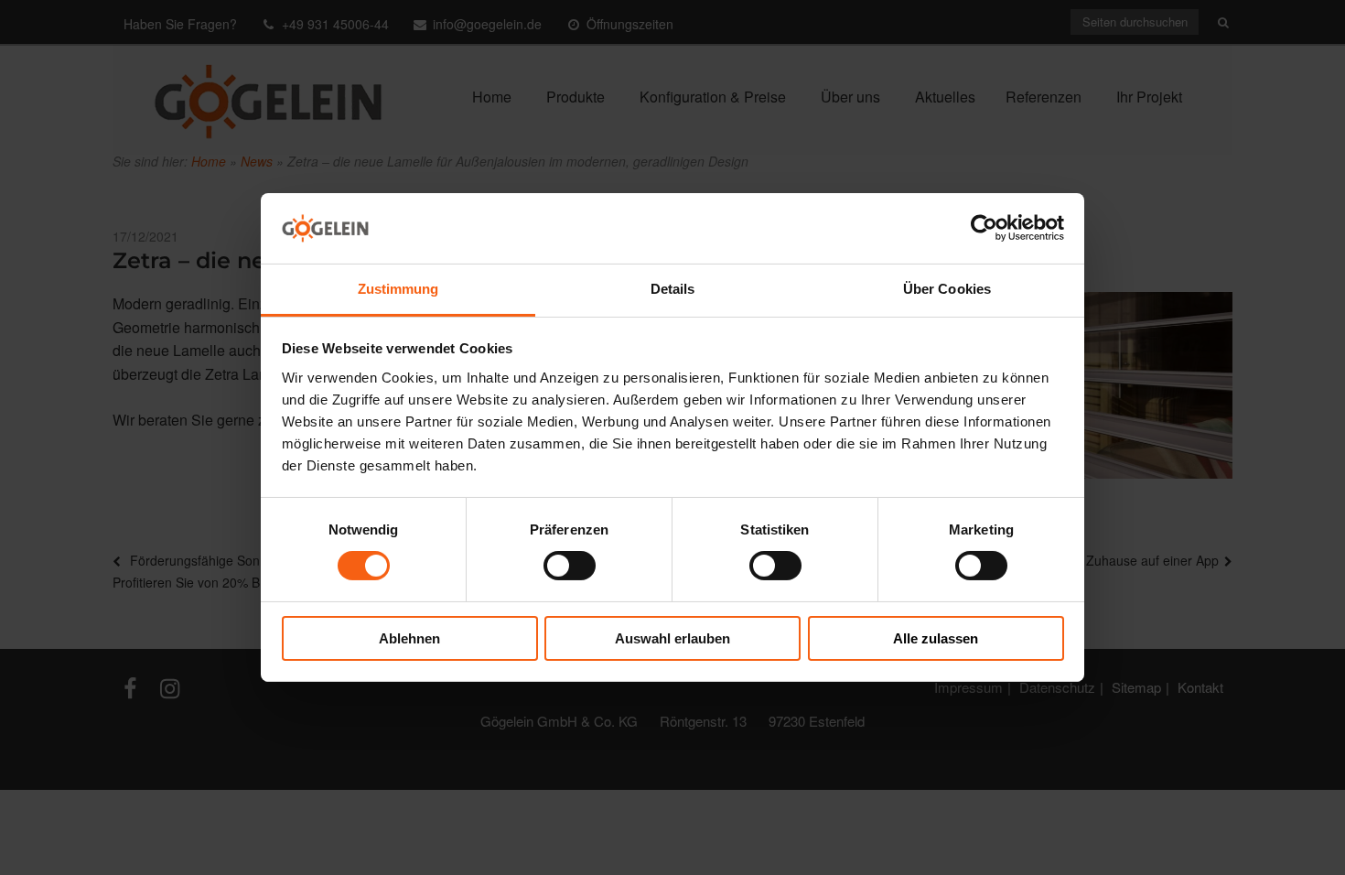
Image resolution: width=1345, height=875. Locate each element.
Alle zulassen (935, 638)
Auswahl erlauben (672, 638)
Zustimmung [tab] (398, 289)
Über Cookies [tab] (947, 289)
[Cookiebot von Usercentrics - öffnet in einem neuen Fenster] (984, 228)
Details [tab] (673, 289)
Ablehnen (409, 638)
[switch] (569, 565)
